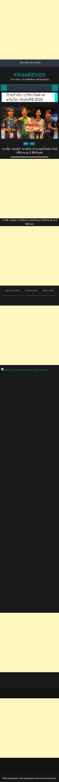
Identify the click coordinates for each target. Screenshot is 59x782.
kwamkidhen (29, 74)
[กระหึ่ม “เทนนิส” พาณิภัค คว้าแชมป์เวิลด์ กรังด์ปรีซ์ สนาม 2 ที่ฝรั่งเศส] (29, 123)
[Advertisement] (29, 29)
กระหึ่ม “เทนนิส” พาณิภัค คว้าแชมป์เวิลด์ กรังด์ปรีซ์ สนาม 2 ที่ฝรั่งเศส (29, 150)
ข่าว (32, 143)
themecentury (49, 778)
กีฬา (26, 143)
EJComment (31, 290)
